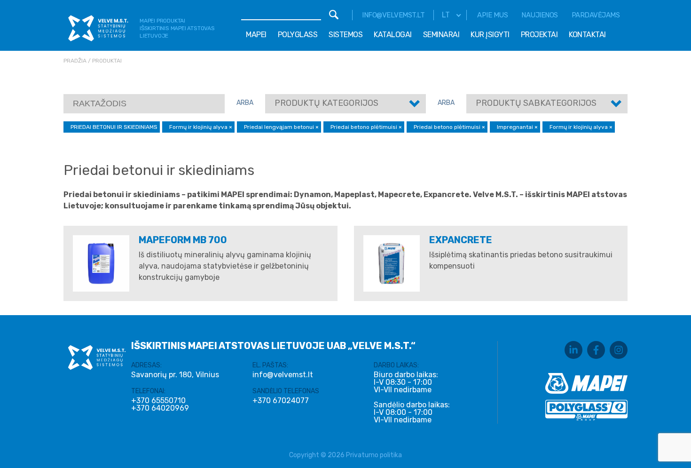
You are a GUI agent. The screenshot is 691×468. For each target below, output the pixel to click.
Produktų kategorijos (326, 103)
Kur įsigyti (490, 34)
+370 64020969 (160, 408)
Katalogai (393, 34)
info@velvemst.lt (393, 15)
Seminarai (441, 34)
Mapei (256, 34)
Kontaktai (587, 34)
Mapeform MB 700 (183, 240)
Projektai (539, 34)
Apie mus (492, 15)
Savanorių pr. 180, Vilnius (175, 374)
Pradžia (74, 60)
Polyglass (298, 34)
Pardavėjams (596, 15)
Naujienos (539, 15)
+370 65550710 (158, 401)
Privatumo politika (374, 455)
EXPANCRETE (460, 240)
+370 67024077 (280, 401)
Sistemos (345, 34)
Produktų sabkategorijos (536, 103)
